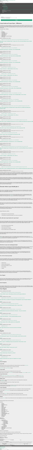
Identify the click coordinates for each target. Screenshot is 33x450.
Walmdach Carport (9, 375)
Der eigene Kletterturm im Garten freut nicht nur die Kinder (10, 327)
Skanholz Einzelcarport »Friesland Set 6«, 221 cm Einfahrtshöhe (11, 141)
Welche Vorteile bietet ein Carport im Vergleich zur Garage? (10, 358)
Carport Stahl (5, 4)
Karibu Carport (3, 409)
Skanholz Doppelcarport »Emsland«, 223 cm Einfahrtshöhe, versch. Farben (13, 94)
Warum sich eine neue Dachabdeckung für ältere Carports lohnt (11, 305)
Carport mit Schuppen (13, 385)
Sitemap (3, 406)
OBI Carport (3, 408)
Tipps (25, 443)
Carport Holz (26, 365)
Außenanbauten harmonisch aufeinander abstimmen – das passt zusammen (13, 310)
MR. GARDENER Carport (5, 411)
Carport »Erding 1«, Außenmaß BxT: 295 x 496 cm (9, 75)
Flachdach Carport (4, 375)
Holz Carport (3, 428)
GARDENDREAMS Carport (5, 413)
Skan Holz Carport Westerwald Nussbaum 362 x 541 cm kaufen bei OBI (12, 127)
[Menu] (0, 14)
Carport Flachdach (5, 7)
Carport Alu (24, 372)
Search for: (1, 439)
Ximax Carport (3, 407)
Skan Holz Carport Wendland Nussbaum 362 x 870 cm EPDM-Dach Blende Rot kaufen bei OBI (16, 121)
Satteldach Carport (21, 375)
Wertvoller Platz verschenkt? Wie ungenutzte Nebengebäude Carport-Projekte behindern (15, 299)
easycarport (3, 416)
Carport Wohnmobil (7, 390)
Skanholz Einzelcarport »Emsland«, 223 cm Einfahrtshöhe (10, 49)
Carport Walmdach (5, 8)
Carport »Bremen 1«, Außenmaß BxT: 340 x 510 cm (9, 68)
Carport (7, 441)
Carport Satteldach (5, 422)
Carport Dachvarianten (4, 6)
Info (11, 442)
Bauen (4, 441)
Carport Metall (10, 372)
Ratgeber (1, 343)
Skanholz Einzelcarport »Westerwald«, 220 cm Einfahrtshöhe (10, 88)
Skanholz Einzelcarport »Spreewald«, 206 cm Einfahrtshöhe (10, 55)
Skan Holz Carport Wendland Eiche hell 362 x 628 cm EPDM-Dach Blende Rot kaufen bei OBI (16, 168)
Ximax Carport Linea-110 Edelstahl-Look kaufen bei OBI (10, 134)
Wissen (11, 444)
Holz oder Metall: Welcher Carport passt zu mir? (8, 347)
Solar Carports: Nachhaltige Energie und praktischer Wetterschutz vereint (13, 341)
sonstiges (3, 429)
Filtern (16, 20)
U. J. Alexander (4, 437)
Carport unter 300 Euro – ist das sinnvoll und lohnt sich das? (10, 316)
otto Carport (3, 415)
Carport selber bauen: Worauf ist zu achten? (7, 352)
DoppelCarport (3, 427)
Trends (27, 443)
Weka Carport (3, 410)
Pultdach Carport (14, 375)
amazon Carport (4, 414)
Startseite (3, 403)
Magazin (1, 301)
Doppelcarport (3, 380)
